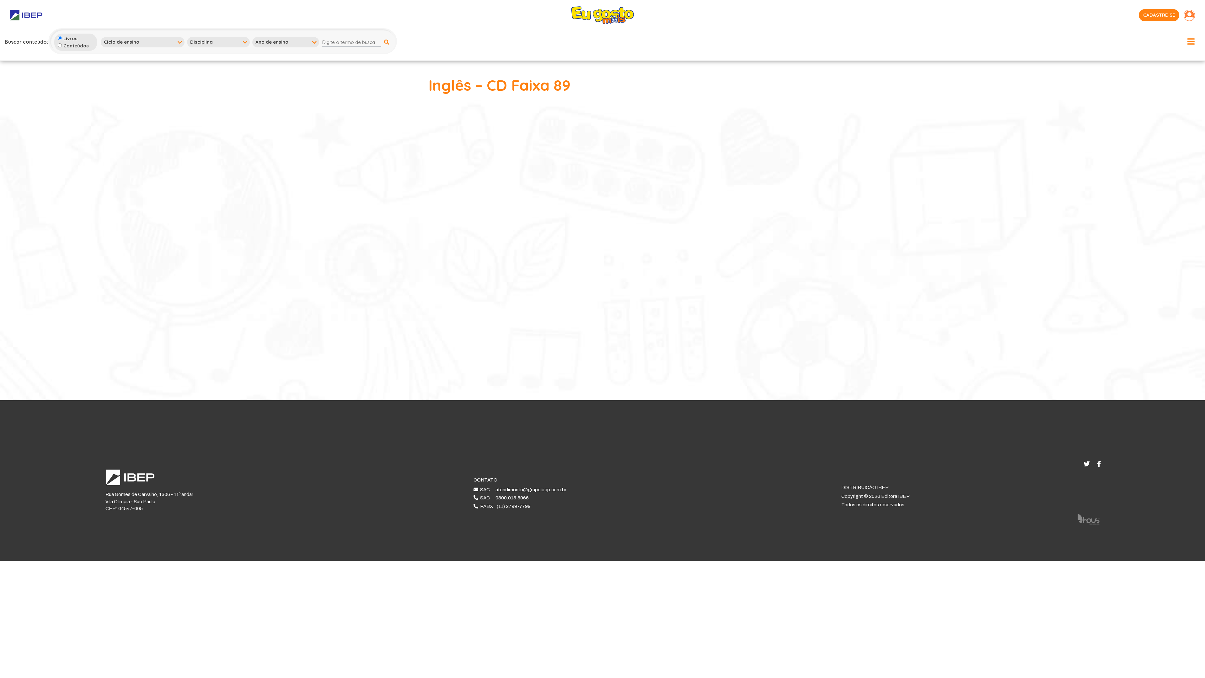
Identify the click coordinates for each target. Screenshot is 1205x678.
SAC (522, 489)
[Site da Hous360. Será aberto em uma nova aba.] (1089, 518)
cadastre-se (1159, 15)
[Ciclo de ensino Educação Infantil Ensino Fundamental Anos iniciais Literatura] (143, 41)
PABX (504, 506)
